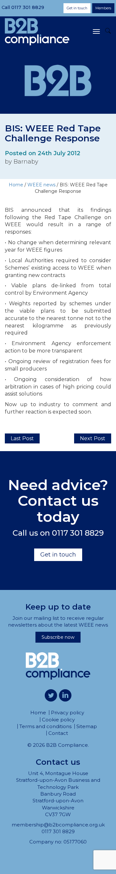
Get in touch (77, 8)
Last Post (22, 438)
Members (103, 8)
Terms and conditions (45, 726)
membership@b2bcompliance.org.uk (58, 825)
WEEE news (41, 185)
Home (16, 185)
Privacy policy (67, 712)
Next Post (92, 438)
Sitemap (86, 726)
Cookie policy (58, 720)
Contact (58, 733)
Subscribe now (58, 637)
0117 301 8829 (27, 7)
